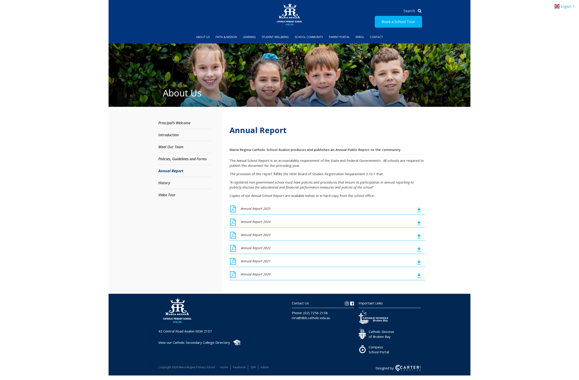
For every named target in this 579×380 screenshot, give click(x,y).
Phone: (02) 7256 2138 (310, 313)
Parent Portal (339, 37)
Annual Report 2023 (256, 234)
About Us (203, 37)
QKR (253, 367)
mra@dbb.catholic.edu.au (311, 317)
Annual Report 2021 (256, 261)
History (164, 182)
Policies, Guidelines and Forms (182, 158)
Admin (265, 367)
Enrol (360, 37)
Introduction (168, 134)
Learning (249, 37)
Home (224, 367)
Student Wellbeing (275, 37)
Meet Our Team (170, 146)
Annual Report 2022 (256, 248)
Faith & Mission (226, 37)
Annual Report (170, 170)
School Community (309, 37)
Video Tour (167, 194)
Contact (376, 37)
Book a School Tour (398, 21)
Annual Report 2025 (256, 208)
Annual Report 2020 (256, 274)
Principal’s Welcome (174, 122)
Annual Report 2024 (256, 221)
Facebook (239, 367)
